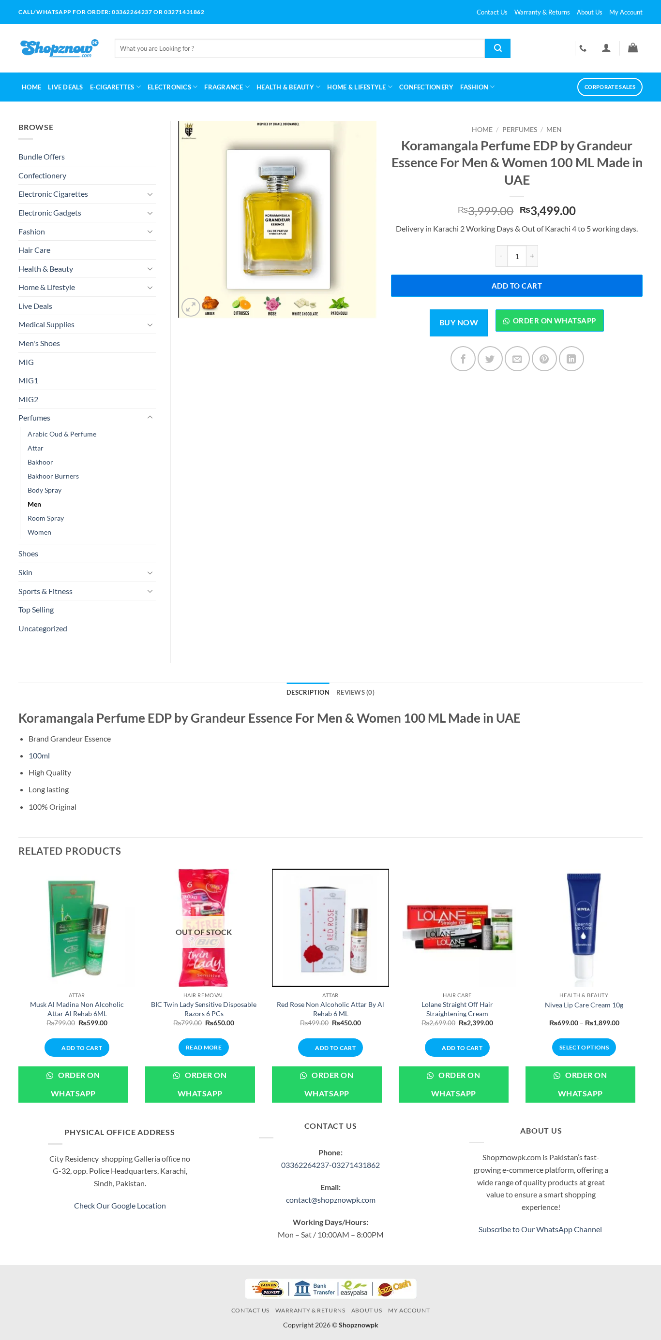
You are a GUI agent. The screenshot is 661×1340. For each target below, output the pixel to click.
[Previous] (19, 993)
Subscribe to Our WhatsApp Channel (541, 1229)
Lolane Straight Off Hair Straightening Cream (457, 1009)
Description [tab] (308, 692)
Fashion (474, 87)
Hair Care (34, 249)
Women (39, 532)
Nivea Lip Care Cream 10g (584, 1005)
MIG (26, 361)
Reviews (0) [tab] (355, 692)
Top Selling (36, 609)
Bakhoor (40, 462)
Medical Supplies (46, 324)
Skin (25, 572)
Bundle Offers (41, 156)
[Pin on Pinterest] (544, 358)
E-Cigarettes (112, 87)
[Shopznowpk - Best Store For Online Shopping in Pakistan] (59, 48)
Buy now (458, 322)
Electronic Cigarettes (53, 193)
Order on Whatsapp (554, 320)
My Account (626, 12)
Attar (36, 448)
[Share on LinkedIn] (571, 358)
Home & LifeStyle (356, 87)
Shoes (28, 553)
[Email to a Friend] (517, 358)
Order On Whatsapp (75, 1084)
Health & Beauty (285, 87)
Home (31, 87)
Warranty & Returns (542, 12)
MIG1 (28, 380)
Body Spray (44, 490)
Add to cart (517, 285)
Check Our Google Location (120, 1205)
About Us (589, 12)
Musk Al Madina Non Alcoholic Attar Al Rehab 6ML (77, 1009)
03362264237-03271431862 (330, 1164)
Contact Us (492, 12)
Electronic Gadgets (49, 212)
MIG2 (28, 399)
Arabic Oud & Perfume (62, 434)
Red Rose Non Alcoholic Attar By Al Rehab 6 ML (330, 1009)
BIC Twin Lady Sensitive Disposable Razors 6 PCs (203, 1009)
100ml (39, 755)
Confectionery (426, 87)
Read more (204, 1047)
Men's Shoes (39, 343)
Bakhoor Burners (53, 476)
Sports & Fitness (45, 591)
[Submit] (498, 48)
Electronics (169, 87)
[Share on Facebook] (463, 358)
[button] (606, 47)
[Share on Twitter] (490, 358)
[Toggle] (150, 194)
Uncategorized (42, 628)
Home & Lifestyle (46, 286)
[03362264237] (584, 48)
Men (554, 129)
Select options (584, 1047)
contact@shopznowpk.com (331, 1199)
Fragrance (223, 87)
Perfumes (519, 129)
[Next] (642, 993)
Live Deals (65, 87)
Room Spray (46, 518)
